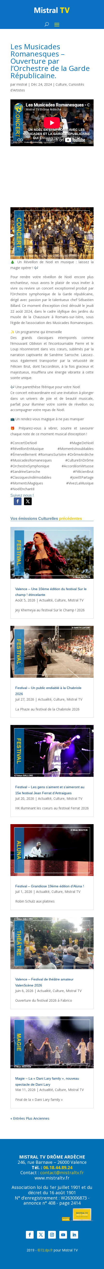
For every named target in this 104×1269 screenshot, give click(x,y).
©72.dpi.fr (45, 1250)
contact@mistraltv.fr (62, 1172)
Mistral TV (75, 600)
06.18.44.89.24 (57, 1167)
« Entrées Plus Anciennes (29, 1118)
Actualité (46, 600)
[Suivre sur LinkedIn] (74, 1235)
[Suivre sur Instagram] (52, 1235)
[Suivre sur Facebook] (18, 501)
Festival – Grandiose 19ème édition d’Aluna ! (49, 886)
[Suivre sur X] (28, 501)
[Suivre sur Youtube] (63, 1235)
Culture (61, 84)
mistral (21, 84)
